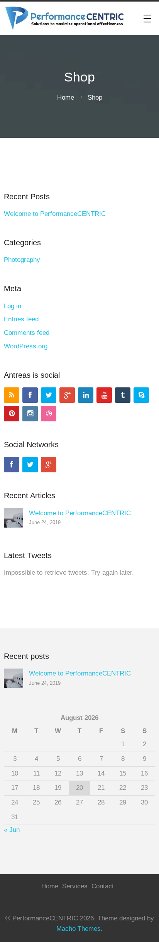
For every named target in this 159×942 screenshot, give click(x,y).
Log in (12, 306)
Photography (22, 259)
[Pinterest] (11, 413)
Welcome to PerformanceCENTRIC (55, 213)
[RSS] (11, 395)
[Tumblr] (122, 395)
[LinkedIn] (85, 395)
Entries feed (21, 319)
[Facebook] (30, 395)
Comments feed (26, 332)
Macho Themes (78, 928)
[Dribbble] (48, 413)
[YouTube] (104, 395)
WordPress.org (25, 346)
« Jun (12, 829)
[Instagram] (30, 413)
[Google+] (67, 395)
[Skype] (141, 395)
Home (65, 97)
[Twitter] (48, 395)
